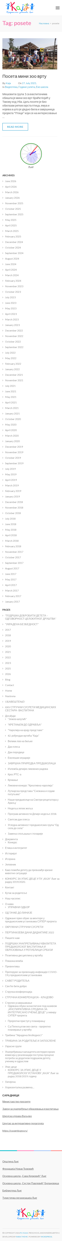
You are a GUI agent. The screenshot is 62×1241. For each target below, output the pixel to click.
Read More (15, 126)
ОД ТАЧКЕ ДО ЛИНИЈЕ (18, 912)
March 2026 (12, 192)
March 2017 (12, 590)
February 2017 (13, 596)
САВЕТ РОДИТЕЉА (17, 980)
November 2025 (14, 203)
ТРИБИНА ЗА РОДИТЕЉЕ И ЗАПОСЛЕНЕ (30, 1040)
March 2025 (12, 230)
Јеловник (10, 864)
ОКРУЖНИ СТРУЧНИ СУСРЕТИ (24, 926)
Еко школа (42, 86)
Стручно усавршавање (18, 1002)
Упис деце (11, 1066)
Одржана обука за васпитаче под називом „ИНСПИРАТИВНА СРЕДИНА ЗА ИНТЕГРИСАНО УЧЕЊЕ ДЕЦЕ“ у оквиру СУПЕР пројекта (32, 1010)
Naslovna (10, 696)
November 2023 (14, 286)
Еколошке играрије (19, 757)
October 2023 (13, 291)
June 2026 (10, 181)
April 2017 (11, 584)
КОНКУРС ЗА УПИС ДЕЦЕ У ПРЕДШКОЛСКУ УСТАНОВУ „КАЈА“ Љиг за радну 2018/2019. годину (33, 1073)
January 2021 (12, 413)
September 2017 (14, 562)
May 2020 (10, 424)
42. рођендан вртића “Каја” (23, 735)
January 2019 (12, 496)
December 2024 (14, 241)
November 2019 (14, 452)
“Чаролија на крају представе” (25, 730)
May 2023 (10, 308)
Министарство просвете (16, 1101)
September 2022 (14, 347)
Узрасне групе (13, 1046)
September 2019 (14, 463)
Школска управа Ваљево (17, 1116)
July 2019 (10, 468)
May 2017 (10, 579)
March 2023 (12, 319)
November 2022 (14, 335)
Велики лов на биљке (20, 741)
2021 (8, 651)
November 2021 (14, 380)
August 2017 (12, 568)
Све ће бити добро (16, 986)
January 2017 (12, 601)
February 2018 (13, 546)
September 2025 (14, 214)
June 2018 (10, 524)
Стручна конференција (18, 991)
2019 (8, 640)
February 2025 (13, 236)
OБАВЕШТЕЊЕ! (15, 701)
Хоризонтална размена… (19, 1087)
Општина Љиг (10, 1161)
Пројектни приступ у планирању (26, 1020)
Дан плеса (14, 746)
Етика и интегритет (16, 847)
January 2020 (12, 441)
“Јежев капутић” (17, 718)
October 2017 (13, 557)
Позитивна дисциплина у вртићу (24, 955)
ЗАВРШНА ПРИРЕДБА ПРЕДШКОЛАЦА (32, 763)
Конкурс (12, 842)
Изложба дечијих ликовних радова (28, 768)
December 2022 (14, 330)
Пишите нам (12, 937)
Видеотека (11, 86)
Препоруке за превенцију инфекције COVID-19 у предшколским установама (31, 973)
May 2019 (10, 474)
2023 (8, 662)
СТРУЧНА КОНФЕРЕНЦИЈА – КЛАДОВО (29, 997)
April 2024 (11, 269)
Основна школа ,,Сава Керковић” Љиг (24, 1175)
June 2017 (10, 573)
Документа (11, 839)
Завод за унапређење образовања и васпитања (30, 1108)
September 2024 (14, 252)
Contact (9, 684)
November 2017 (14, 551)
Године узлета (26, 86)
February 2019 (13, 490)
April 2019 (11, 479)
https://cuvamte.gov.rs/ (15, 1130)
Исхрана (10, 858)
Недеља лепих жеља (20, 808)
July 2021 (10, 385)
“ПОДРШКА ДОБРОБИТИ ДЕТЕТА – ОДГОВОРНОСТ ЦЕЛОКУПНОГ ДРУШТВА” (30, 617)
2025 (8, 668)
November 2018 (14, 507)
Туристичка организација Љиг (19, 1197)
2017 (8, 629)
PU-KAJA (24, 1233)
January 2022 (12, 369)
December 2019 (14, 446)
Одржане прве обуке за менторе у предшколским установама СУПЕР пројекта (31, 920)
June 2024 (10, 264)
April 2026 (11, 186)
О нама (9, 903)
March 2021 (12, 407)
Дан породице (16, 752)
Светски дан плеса (19, 819)
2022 (8, 657)
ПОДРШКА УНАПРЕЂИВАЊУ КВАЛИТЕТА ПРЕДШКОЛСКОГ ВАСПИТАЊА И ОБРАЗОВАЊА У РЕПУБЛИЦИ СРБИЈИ (30, 946)
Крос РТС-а (14, 774)
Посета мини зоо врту (24, 76)
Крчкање (13, 779)
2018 (8, 635)
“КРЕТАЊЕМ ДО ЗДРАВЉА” (25, 724)
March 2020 (12, 435)
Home (8, 690)
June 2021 (10, 391)
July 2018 (10, 518)
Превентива (12, 966)
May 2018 (10, 529)
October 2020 (13, 418)
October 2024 (13, 247)
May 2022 (10, 358)
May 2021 (10, 396)
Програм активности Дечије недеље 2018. (32, 813)
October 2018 (13, 513)
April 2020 (11, 430)
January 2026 (12, 197)
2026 (8, 673)
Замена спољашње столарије (25, 833)
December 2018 (14, 501)
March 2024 (12, 275)
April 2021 (11, 402)
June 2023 (10, 302)
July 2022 (10, 352)
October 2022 (13, 341)
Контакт (9, 887)
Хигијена (10, 1081)
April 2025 (11, 225)
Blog (7, 679)
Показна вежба (14, 960)
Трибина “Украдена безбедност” (24, 1035)
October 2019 (13, 457)
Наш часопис (13, 898)
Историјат (11, 853)
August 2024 (12, 258)
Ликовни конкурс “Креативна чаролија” (30, 785)
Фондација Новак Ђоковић (18, 1168)
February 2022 (13, 363)
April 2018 (11, 535)
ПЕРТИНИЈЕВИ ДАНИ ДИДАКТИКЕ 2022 (29, 932)
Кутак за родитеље (16, 892)
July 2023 (10, 297)
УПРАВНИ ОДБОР (19, 907)
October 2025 (13, 208)
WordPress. (46, 1236)
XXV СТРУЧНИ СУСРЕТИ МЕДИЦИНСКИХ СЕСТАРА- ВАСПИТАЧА (30, 709)
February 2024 (13, 280)
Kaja (8, 83)
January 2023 (12, 324)
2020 (8, 646)
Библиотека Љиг (12, 1190)
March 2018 (12, 540)
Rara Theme (22, 1236)
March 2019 (12, 485)
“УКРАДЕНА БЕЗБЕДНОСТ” (22, 624)
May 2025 (10, 219)
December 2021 (14, 374)
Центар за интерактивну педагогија (23, 1123)
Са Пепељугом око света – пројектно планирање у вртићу (29, 1028)
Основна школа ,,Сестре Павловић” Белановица (30, 1183)
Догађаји (10, 715)
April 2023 (11, 313)
